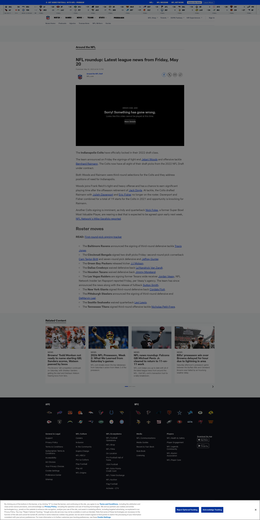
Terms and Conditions (109, 504)
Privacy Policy (51, 507)
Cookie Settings (104, 517)
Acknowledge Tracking (212, 510)
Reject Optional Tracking (187, 510)
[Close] (256, 510)
